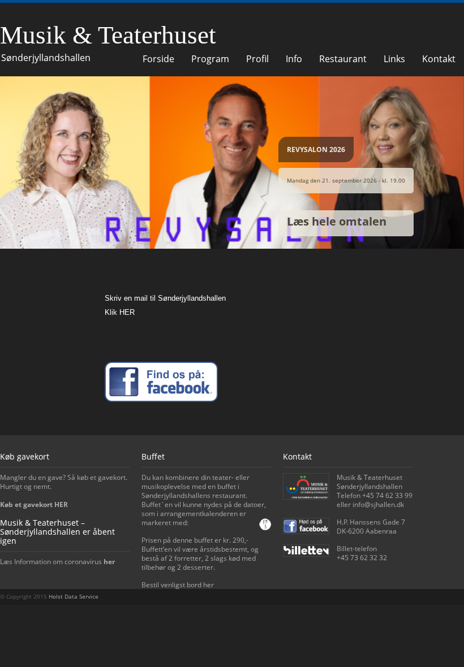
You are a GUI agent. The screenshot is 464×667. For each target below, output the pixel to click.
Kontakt (439, 59)
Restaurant (343, 59)
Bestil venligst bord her (177, 585)
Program (210, 59)
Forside (158, 59)
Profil (257, 59)
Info (294, 59)
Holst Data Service (73, 596)
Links (394, 59)
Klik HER (120, 312)
